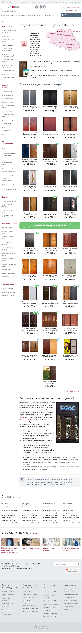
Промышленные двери (8, 120)
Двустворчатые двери (8, 189)
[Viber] (36, 7)
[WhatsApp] (40, 7)
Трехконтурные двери (8, 171)
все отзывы (16, 497)
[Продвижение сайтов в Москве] (41, 627)
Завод (21, 417)
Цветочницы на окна (8, 276)
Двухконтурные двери (8, 168)
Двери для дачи (6, 123)
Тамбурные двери (7, 98)
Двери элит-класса (7, 216)
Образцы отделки (7, 288)
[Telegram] (44, 7)
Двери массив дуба (7, 70)
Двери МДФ (5, 36)
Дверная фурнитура (8, 292)
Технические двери (7, 111)
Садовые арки (6, 269)
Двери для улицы (7, 127)
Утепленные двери (7, 175)
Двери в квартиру (7, 91)
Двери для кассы (7, 134)
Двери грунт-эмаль (7, 77)
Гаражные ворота (7, 228)
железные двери (31, 419)
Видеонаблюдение (7, 295)
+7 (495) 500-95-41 (71, 7)
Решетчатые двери (7, 159)
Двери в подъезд (7, 95)
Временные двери (7, 102)
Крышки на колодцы (8, 273)
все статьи (33, 533)
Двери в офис (6, 130)
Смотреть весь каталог (73, 391)
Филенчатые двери (7, 45)
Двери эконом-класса (8, 201)
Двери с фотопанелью (8, 74)
